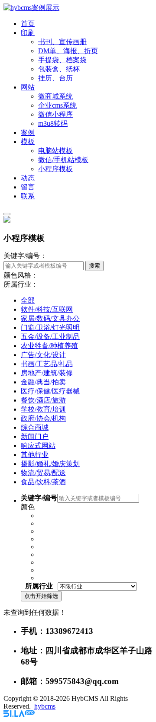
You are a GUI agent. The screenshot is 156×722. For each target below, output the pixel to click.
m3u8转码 (53, 123)
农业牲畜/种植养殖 (49, 345)
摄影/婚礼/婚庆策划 (50, 463)
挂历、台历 (55, 78)
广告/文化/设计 (43, 354)
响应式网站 (38, 445)
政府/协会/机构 (43, 418)
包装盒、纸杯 (59, 69)
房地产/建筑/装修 (47, 373)
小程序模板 (55, 169)
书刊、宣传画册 (62, 41)
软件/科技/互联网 (47, 309)
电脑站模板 (55, 150)
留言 (28, 187)
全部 (28, 300)
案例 (28, 132)
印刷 (28, 32)
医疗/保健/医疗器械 (50, 391)
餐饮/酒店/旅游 (43, 400)
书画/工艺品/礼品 (47, 363)
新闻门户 (35, 436)
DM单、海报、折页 (68, 50)
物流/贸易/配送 (43, 472)
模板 (28, 141)
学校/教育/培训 (43, 409)
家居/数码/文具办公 (50, 318)
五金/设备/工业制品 (50, 336)
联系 (28, 196)
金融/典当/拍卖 (43, 382)
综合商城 (35, 427)
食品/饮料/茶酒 (43, 482)
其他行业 (35, 454)
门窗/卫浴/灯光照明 (50, 327)
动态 (28, 178)
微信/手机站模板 (63, 159)
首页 (28, 23)
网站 (28, 87)
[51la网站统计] (19, 714)
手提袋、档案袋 (62, 60)
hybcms (44, 706)
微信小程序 (55, 114)
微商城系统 (55, 96)
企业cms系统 (57, 105)
